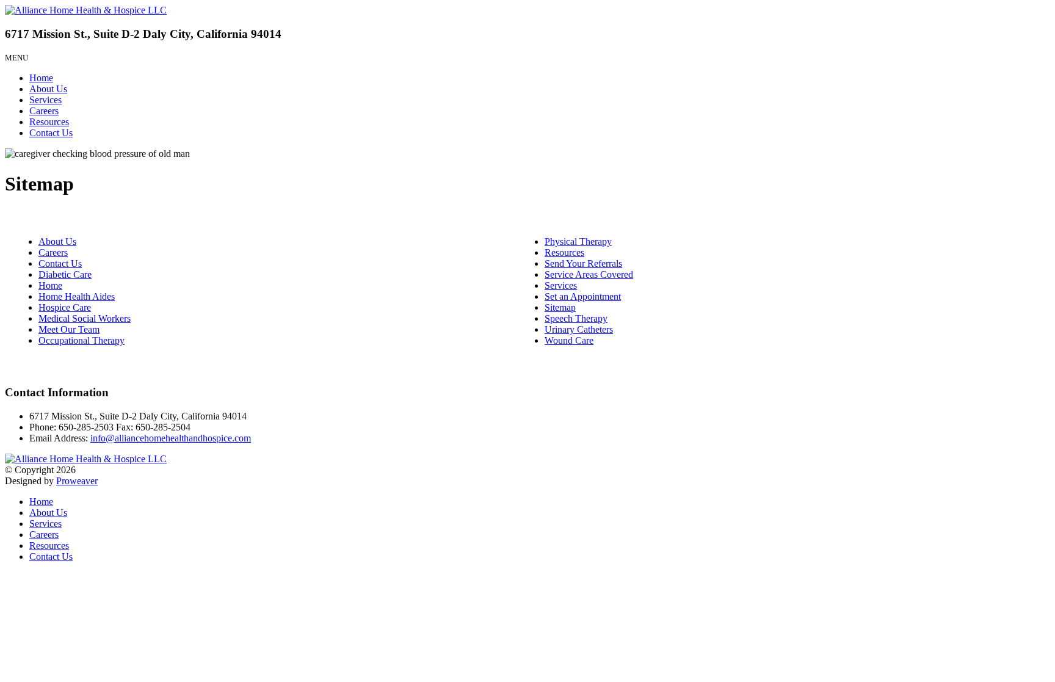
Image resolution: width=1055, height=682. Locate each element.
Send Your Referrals (583, 263)
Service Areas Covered (589, 274)
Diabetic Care (65, 274)
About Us (48, 89)
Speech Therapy (576, 318)
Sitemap (560, 307)
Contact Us (51, 133)
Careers (44, 111)
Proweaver (77, 481)
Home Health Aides (76, 296)
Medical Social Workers (84, 318)
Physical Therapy (578, 241)
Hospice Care (64, 307)
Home (41, 78)
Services (45, 100)
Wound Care (569, 340)
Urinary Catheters (579, 329)
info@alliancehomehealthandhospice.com (170, 438)
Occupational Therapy (81, 340)
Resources (49, 122)
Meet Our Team (69, 329)
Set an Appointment (583, 296)
